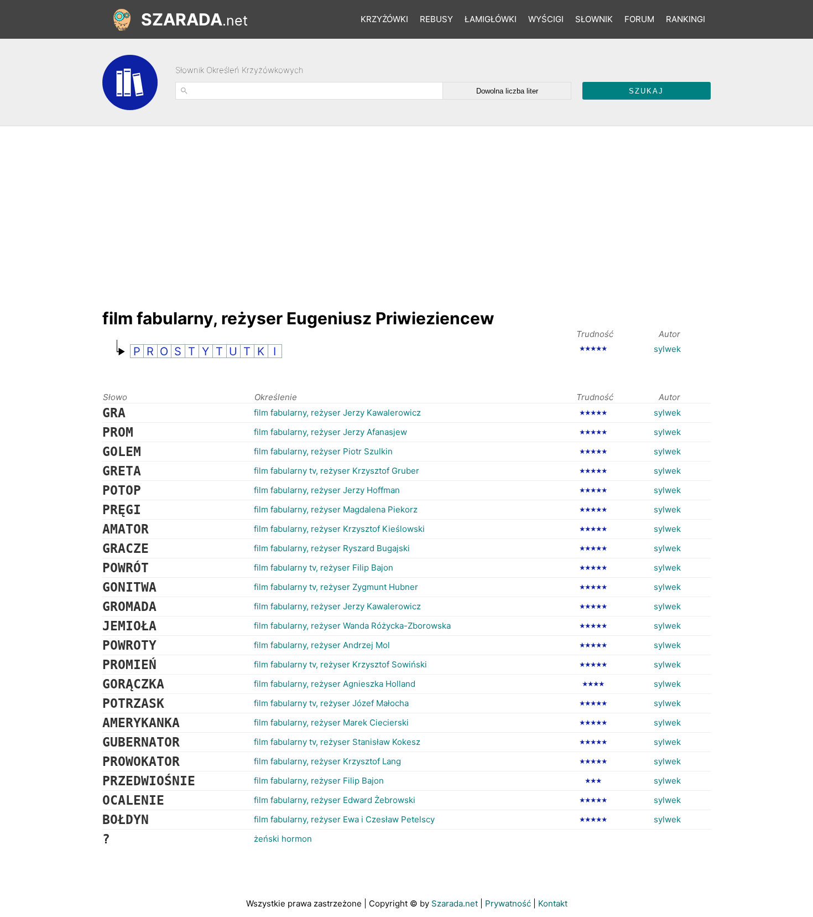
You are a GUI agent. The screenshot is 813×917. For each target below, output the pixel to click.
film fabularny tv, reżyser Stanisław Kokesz (337, 742)
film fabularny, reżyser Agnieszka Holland (334, 683)
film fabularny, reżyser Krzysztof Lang (327, 761)
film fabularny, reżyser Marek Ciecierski (331, 722)
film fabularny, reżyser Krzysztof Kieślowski (339, 529)
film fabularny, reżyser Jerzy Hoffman (327, 490)
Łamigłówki (491, 19)
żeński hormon (283, 838)
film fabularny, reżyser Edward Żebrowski (334, 800)
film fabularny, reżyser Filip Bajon (319, 780)
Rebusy (436, 19)
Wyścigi (546, 19)
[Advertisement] (303, 211)
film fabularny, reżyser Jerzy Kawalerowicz (337, 412)
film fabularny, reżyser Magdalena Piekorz (336, 509)
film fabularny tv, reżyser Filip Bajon (323, 567)
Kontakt (552, 903)
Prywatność (508, 903)
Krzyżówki (384, 19)
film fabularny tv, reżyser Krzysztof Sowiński (340, 664)
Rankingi (685, 19)
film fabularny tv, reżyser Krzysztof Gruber (336, 470)
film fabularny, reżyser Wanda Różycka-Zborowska (352, 625)
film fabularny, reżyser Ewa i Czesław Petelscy (344, 819)
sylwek (667, 349)
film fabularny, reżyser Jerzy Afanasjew (330, 432)
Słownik (594, 19)
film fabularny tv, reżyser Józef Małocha (331, 703)
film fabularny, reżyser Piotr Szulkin (323, 451)
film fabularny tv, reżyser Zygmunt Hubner (336, 587)
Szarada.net (454, 903)
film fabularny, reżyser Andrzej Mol (322, 645)
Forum (639, 19)
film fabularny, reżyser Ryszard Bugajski (332, 548)
